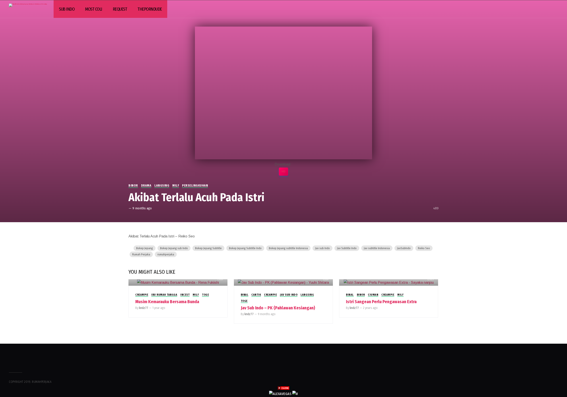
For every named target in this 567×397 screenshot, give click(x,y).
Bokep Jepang (144, 248)
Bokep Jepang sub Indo (174, 248)
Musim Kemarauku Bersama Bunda (167, 301)
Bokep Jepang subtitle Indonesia (288, 248)
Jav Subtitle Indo (347, 248)
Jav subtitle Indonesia (377, 248)
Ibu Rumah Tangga (164, 294)
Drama (146, 185)
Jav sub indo (288, 294)
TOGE (205, 294)
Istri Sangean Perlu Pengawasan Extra (381, 301)
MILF (175, 185)
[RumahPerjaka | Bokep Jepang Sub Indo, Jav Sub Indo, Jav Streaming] (28, 5)
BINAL (245, 294)
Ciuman (373, 294)
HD (283, 171)
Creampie (141, 294)
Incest (185, 294)
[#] (295, 393)
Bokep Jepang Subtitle (208, 248)
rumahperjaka (165, 254)
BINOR (133, 185)
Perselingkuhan (195, 185)
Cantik (256, 294)
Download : (283, 164)
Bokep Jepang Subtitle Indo (245, 248)
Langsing (161, 185)
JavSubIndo (404, 248)
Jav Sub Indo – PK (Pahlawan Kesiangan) (278, 307)
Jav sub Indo (322, 248)
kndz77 (143, 308)
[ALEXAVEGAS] (280, 393)
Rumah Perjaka (141, 254)
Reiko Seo (424, 248)
